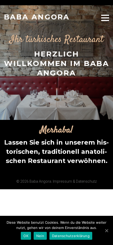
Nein (40, 236)
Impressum (62, 181)
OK (25, 236)
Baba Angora (37, 17)
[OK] (106, 230)
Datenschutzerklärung (71, 236)
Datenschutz (86, 181)
